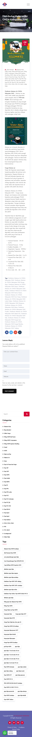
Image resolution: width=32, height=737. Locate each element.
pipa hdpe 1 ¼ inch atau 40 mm (11, 650)
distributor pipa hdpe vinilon (10, 589)
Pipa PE (16, 79)
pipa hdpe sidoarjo (22, 691)
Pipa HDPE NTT (8, 675)
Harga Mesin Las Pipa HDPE (10, 610)
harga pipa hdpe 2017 (21, 614)
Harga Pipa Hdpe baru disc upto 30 (12, 622)
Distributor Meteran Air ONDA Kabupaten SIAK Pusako (15, 309)
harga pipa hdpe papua (9, 638)
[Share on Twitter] (11, 332)
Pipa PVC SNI (15, 82)
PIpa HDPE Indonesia (9, 667)
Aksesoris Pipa (20, 69)
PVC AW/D (20, 84)
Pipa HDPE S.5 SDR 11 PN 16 (11, 687)
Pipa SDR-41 (22, 82)
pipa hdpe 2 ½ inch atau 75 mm (11, 659)
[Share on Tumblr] (20, 332)
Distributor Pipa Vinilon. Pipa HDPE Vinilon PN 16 (16, 593)
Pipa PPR (21, 79)
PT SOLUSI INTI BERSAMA (21, 716)
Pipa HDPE (6, 475)
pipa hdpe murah (20, 671)
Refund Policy (16, 729)
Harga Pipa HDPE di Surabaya (11, 626)
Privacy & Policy (12, 727)
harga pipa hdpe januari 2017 (11, 630)
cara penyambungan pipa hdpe (11, 557)
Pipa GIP (20, 77)
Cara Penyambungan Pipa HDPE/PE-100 (14, 561)
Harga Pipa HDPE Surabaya (10, 642)
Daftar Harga (8, 71)
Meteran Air (24, 75)
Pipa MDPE (6, 482)
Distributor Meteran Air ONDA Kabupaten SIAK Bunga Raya (15, 282)
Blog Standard (7, 430)
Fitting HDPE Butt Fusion (17, 71)
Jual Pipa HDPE (7, 646)
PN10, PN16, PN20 (10, 84)
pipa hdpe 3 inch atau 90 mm (11, 663)
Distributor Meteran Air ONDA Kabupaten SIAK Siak (16, 316)
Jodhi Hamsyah (10, 69)
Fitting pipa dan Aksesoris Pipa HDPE (12, 602)
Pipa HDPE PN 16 (8, 679)
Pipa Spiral (6, 513)
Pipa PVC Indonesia (21, 80)
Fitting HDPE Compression (10, 440)
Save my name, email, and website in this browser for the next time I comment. (13, 384)
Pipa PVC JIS (8, 82)
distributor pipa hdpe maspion (11, 573)
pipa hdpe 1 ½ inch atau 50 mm (11, 654)
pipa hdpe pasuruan (20, 675)
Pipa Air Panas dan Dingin (11, 77)
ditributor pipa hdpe (8, 597)
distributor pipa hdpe (9, 569)
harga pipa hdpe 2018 (9, 618)
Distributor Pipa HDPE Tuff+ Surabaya (13, 585)
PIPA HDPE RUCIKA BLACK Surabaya (13, 683)
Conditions (21, 727)
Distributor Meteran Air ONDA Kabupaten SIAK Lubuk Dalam (16, 299)
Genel (5, 447)
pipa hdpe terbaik (22, 695)
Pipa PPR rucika (8, 492)
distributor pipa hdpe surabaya (11, 577)
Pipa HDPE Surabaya (9, 695)
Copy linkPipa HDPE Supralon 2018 (12, 565)
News (5, 461)
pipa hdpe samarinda (9, 691)
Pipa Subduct (7, 519)
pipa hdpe (17, 646)
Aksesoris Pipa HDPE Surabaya (11, 549)
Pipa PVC (13, 80)
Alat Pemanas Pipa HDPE (10, 553)
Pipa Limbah (11, 79)
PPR (16, 84)
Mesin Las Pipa (17, 75)
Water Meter (7, 537)
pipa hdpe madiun (22, 667)
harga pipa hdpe (8, 614)
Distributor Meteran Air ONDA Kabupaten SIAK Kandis (15, 289)
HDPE (11, 75)
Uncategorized (7, 533)
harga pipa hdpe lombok (10, 634)
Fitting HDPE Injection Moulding (11, 444)
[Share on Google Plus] (15, 332)
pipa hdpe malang (8, 671)
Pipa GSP (6, 471)
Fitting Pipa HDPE (8, 606)
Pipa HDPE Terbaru (8, 699)
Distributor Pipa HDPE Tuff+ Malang (12, 581)
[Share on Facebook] (7, 332)
